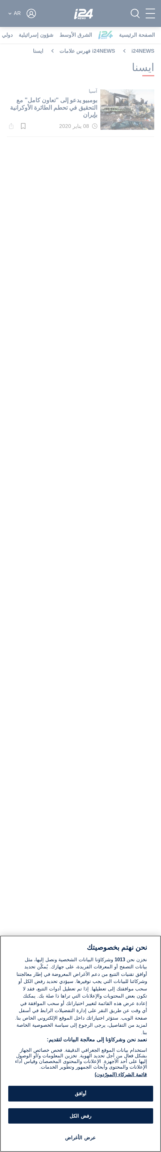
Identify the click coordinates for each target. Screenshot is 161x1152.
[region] (80, 1043)
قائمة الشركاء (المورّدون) (121, 1074)
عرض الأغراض (80, 1137)
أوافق (80, 1093)
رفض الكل (80, 1116)
